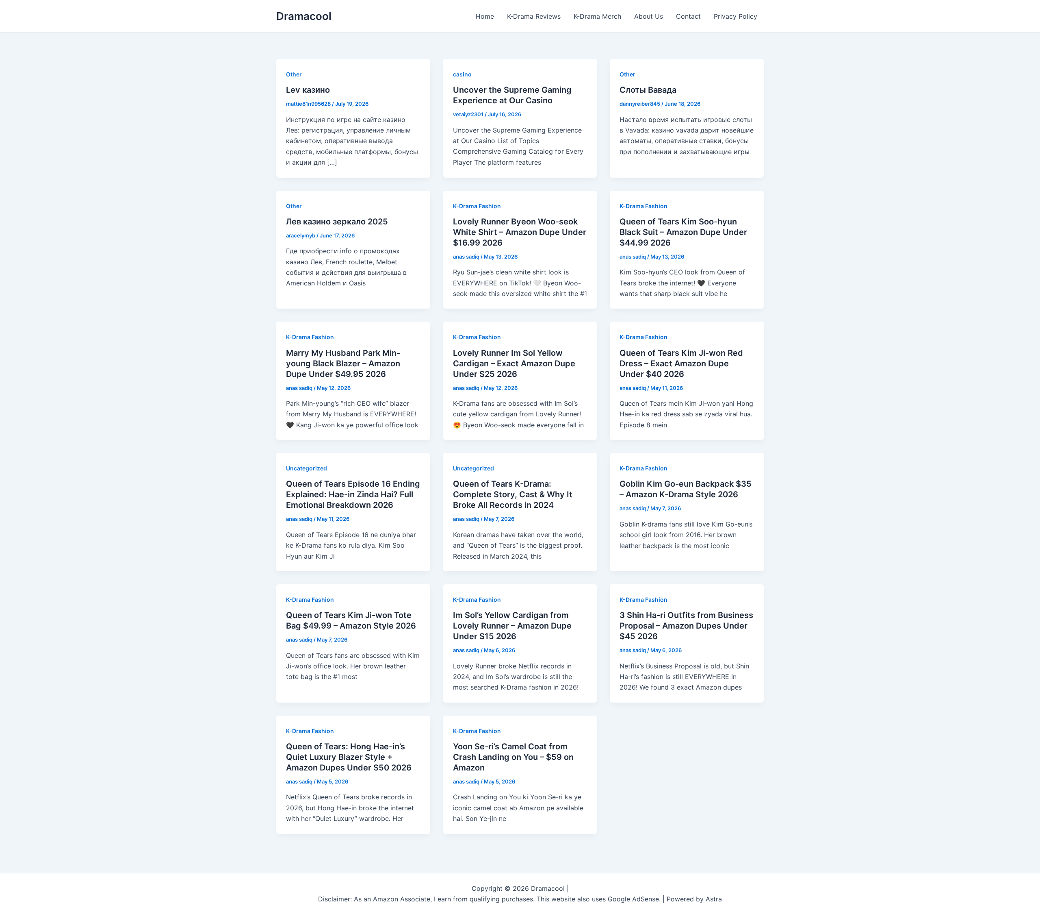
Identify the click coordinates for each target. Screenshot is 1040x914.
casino (462, 74)
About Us (648, 16)
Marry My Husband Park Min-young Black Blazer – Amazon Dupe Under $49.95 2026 (343, 363)
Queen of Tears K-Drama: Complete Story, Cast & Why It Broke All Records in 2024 (512, 494)
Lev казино (308, 90)
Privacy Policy (735, 16)
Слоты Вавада (648, 90)
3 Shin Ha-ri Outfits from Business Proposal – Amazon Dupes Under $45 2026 (686, 625)
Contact (688, 16)
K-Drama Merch (597, 16)
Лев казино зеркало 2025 (337, 221)
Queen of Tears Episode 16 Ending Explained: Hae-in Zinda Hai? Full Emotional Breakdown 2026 (353, 494)
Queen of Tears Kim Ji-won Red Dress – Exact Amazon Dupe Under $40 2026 (681, 363)
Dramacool (304, 16)
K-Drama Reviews (534, 16)
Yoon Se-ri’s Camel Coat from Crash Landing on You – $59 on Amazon (513, 757)
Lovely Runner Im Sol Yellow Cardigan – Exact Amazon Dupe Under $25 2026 (514, 363)
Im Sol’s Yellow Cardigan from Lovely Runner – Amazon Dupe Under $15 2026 (512, 625)
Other (294, 74)
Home (485, 16)
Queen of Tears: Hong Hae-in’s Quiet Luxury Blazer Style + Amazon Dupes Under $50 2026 (349, 757)
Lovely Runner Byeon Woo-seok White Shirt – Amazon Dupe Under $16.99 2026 (519, 232)
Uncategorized (306, 468)
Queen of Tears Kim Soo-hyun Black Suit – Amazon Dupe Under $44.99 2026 (683, 232)
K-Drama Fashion (477, 205)
